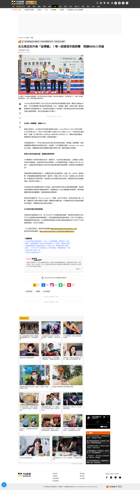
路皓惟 (22, 50)
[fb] (97, 3)
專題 (44, 6)
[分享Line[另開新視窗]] (20, 109)
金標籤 (38, 291)
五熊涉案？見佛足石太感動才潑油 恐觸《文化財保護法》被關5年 (72, 358)
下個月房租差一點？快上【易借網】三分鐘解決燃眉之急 (67, 458)
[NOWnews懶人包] (115, 3)
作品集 (77, 269)
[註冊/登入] (127, 3)
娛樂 (49, 6)
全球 (60, 6)
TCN (46, 10)
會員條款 (82, 473)
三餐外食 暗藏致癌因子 (26, 457)
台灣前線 (53, 10)
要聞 (39, 6)
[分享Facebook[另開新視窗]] (20, 104)
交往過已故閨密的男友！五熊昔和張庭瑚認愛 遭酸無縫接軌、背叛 (50, 429)
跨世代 (39, 10)
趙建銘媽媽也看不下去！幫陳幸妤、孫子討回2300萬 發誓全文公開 (50, 408)
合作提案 (82, 478)
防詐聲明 (55, 473)
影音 (83, 6)
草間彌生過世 (20, 6)
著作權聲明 (56, 480)
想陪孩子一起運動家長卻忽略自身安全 (29, 429)
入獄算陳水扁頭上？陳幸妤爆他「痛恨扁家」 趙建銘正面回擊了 (50, 358)
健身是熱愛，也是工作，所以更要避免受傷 (72, 407)
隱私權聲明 (56, 478)
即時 (34, 6)
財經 (65, 6)
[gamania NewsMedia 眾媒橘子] (114, 487)
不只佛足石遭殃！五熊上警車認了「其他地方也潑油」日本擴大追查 (29, 408)
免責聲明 (55, 476)
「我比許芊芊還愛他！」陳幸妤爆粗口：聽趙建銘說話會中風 (72, 429)
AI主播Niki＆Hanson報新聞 (75, 10)
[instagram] (101, 3)
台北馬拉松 (29, 291)
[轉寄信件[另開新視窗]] (20, 113)
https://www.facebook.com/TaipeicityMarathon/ (57, 231)
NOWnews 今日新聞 (23, 37)
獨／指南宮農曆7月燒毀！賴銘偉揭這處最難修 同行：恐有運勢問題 (29, 337)
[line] (104, 3)
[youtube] (108, 3)
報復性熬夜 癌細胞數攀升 (27, 357)
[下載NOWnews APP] (119, 3)
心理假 (62, 10)
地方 (93, 6)
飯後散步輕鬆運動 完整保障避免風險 (62, 386)
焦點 (29, 6)
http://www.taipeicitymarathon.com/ (64, 228)
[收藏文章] (20, 127)
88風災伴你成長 (29, 10)
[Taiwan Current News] (112, 3)
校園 (98, 6)
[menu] (13, 6)
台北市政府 (46, 291)
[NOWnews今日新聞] (18, 2)
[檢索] (123, 3)
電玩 (76, 6)
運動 (54, 6)
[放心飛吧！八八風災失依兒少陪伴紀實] (31, 2)
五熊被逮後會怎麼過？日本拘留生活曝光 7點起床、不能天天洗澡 (50, 337)
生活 (70, 6)
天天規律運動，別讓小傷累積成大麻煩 (72, 336)
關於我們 (82, 476)
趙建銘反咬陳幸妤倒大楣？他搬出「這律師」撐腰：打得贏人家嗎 (34, 387)
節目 (88, 6)
